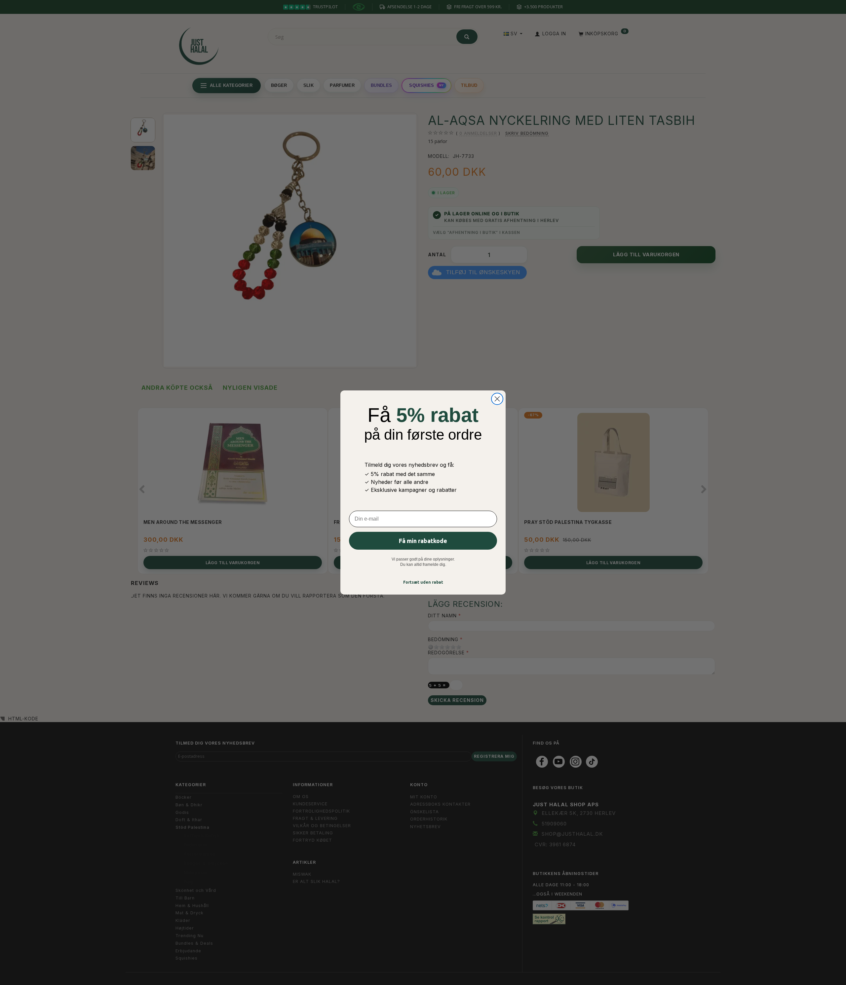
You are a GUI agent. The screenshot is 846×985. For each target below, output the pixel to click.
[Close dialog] (497, 399)
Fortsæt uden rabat (423, 582)
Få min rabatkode (423, 540)
